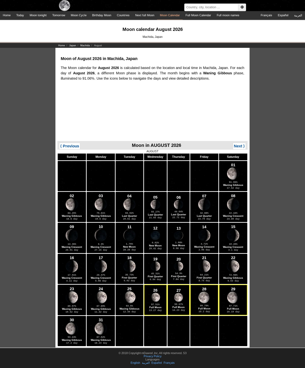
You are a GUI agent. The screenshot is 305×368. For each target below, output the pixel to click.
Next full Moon (144, 15)
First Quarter (129, 277)
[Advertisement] (152, 114)
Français (266, 15)
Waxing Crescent (204, 246)
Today (20, 15)
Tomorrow (58, 15)
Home (7, 15)
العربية (298, 15)
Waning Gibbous (233, 185)
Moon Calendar (170, 15)
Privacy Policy (153, 356)
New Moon (129, 246)
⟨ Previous (69, 146)
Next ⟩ (239, 146)
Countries (123, 15)
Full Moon (155, 307)
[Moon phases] (64, 5)
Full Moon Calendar (198, 15)
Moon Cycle (78, 15)
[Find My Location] (242, 7)
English (135, 362)
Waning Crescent (233, 215)
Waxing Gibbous (233, 277)
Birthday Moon (101, 15)
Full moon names (228, 15)
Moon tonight (38, 15)
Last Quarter (129, 215)
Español (283, 15)
